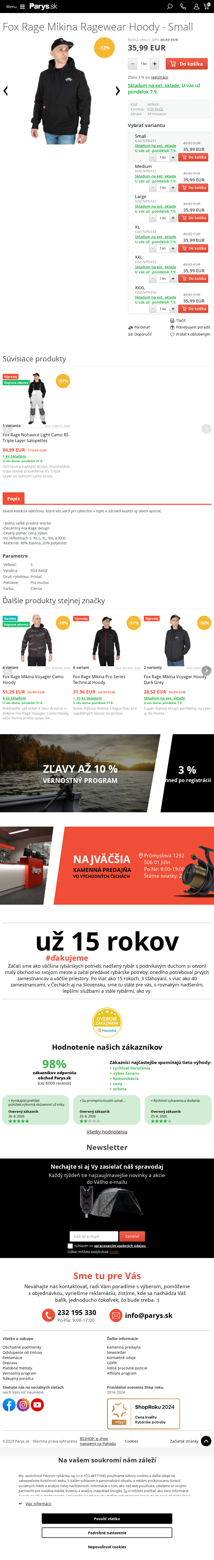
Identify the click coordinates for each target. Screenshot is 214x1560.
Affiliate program (121, 1373)
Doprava (10, 1362)
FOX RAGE (155, 109)
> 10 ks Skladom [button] (87, 698)
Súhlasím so (83, 1245)
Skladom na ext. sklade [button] (153, 85)
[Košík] (206, 6)
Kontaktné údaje (121, 1357)
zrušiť (113, 1251)
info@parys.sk (149, 1315)
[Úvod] (43, 6)
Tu (125, 1490)
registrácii (159, 77)
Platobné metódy (17, 1368)
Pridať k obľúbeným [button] (193, 334)
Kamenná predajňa (124, 1347)
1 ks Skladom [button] (14, 456)
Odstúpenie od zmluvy (22, 1352)
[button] (196, 6)
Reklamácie (12, 1357)
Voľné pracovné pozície (127, 1368)
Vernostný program (19, 1373)
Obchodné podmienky (22, 1347)
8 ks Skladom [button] (14, 698)
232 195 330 (76, 1312)
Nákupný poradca (18, 1378)
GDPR (112, 1362)
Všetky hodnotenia (107, 1132)
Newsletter (116, 1352)
